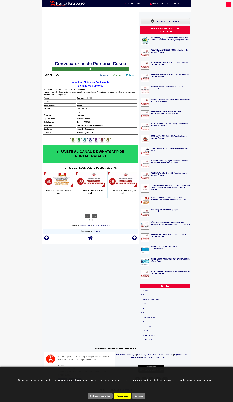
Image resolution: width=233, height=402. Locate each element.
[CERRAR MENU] (228, 4)
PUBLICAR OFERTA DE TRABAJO (166, 4)
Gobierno (146, 295)
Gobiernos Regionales (151, 299)
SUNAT (145, 331)
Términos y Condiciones (147, 354)
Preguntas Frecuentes (151, 357)
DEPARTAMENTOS (135, 4)
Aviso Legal (131, 354)
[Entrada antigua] (134, 239)
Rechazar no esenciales (100, 396)
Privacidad (120, 354)
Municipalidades (149, 317)
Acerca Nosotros (166, 354)
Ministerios (146, 313)
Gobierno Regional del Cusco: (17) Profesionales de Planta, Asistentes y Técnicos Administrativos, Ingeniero (170, 187)
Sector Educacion (149, 335)
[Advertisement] (90, 36)
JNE (144, 308)
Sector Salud (147, 340)
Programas (147, 326)
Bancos (145, 290)
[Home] (90, 239)
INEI (144, 304)
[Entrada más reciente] (46, 239)
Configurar (139, 396)
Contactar (166, 357)
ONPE (145, 322)
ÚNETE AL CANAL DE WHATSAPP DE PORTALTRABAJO (92, 154)
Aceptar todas (122, 396)
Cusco (97, 231)
